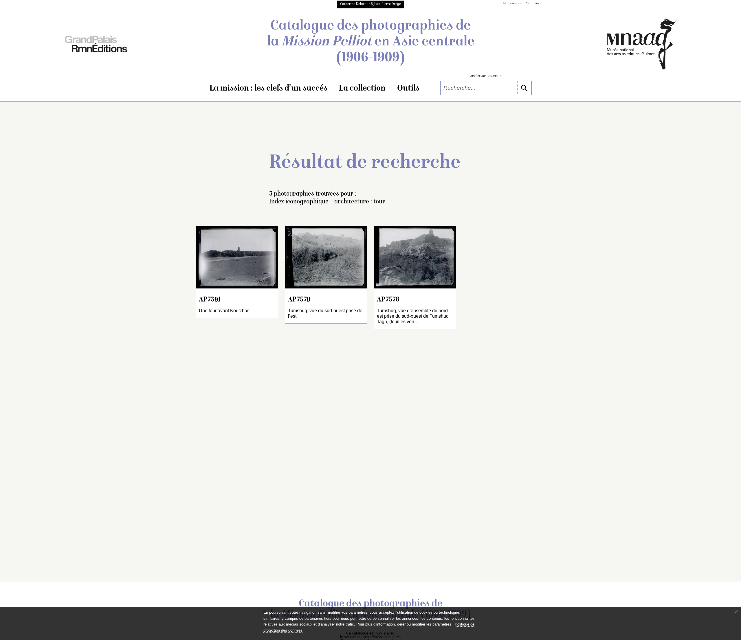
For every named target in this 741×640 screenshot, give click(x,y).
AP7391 (209, 300)
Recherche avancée (486, 76)
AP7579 (299, 300)
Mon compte (512, 3)
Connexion (533, 3)
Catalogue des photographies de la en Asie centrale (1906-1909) (370, 42)
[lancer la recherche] (524, 88)
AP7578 (388, 300)
